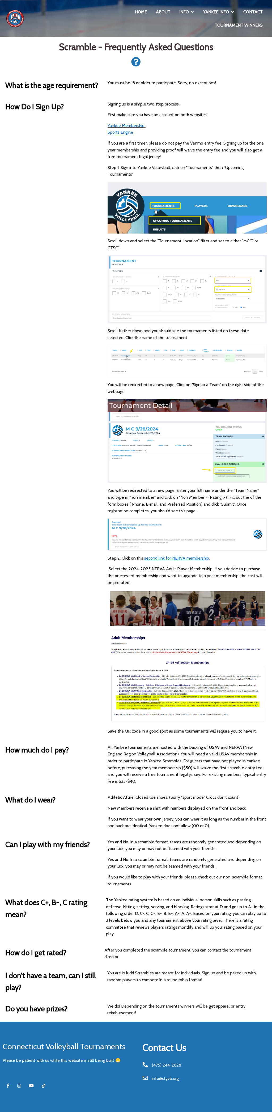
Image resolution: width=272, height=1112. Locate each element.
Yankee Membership (126, 125)
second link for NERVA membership (176, 558)
